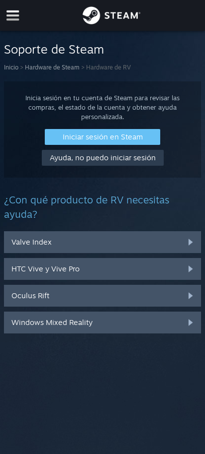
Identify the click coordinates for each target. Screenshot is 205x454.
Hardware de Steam (52, 67)
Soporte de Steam (54, 49)
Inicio (11, 67)
